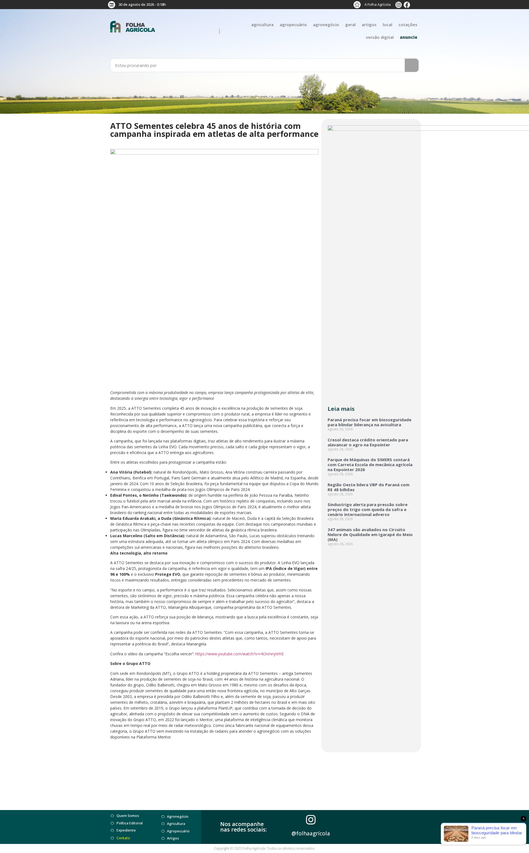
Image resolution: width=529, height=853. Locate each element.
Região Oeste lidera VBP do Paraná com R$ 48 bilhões (368, 487)
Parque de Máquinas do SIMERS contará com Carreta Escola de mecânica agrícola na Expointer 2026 (370, 464)
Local (387, 24)
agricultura (262, 24)
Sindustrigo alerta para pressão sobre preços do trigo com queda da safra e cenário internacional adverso (367, 509)
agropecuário (293, 24)
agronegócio (326, 24)
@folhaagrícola (311, 833)
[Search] (412, 65)
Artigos (369, 24)
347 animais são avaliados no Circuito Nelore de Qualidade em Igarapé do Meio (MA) (370, 534)
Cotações (407, 24)
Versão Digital (380, 37)
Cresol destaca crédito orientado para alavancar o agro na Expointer (368, 442)
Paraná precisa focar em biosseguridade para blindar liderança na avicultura (369, 422)
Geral (350, 24)
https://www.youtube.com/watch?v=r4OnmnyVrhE (239, 653)
